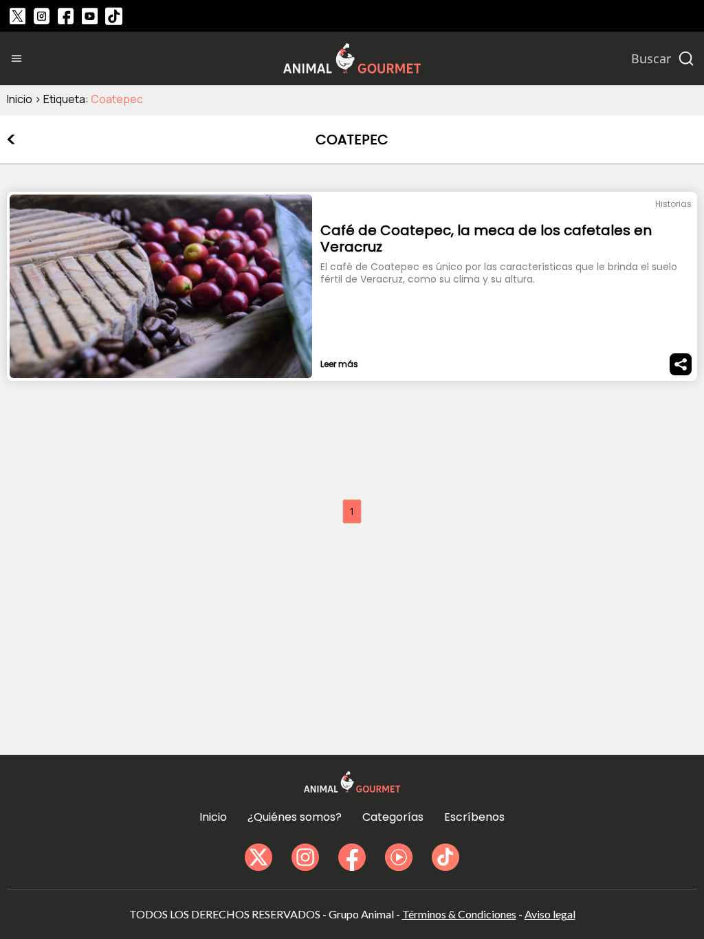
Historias (673, 204)
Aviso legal (550, 913)
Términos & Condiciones (459, 913)
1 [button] (352, 511)
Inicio (19, 99)
